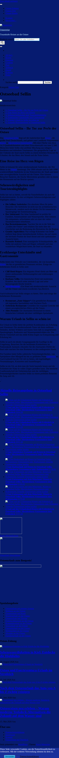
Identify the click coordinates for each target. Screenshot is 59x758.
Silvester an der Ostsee (15, 633)
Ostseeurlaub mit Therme (16, 618)
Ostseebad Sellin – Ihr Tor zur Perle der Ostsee (26, 110)
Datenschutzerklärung (14, 732)
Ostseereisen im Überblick (16, 740)
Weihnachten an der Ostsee (17, 631)
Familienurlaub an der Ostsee (18, 636)
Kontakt (8, 18)
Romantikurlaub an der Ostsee (18, 623)
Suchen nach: (11, 82)
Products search (7, 39)
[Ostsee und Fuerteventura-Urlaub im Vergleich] (21, 664)
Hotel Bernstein (12, 286)
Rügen (8, 57)
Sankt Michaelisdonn (9, 535)
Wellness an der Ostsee (15, 611)
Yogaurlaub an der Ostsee (16, 626)
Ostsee (14, 169)
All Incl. (9, 55)
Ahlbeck (9, 67)
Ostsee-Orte (10, 11)
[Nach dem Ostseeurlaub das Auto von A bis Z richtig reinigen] (27, 682)
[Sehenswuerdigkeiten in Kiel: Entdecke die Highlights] (24, 646)
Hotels (3, 264)
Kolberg (9, 72)
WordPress (23, 744)
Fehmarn (9, 60)
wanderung (51, 356)
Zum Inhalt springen (9, 1)
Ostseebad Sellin (11, 138)
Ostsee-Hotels (11, 13)
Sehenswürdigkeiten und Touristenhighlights (25, 115)
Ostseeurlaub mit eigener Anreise (19, 608)
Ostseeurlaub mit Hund (15, 613)
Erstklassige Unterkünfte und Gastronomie (24, 117)
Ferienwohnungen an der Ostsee (19, 621)
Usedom (9, 62)
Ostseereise (5, 30)
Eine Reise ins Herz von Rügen (20, 112)
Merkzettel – (10, 20)
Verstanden (9, 757)
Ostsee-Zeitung (12, 8)
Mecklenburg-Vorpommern (20, 143)
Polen (7, 75)
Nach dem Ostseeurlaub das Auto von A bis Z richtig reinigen (28, 690)
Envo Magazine (43, 744)
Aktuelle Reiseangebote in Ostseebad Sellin (25, 122)
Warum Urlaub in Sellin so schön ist (22, 120)
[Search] (2, 43)
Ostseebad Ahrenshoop (10, 555)
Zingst (8, 70)
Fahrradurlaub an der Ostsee (17, 628)
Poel (7, 65)
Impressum (10, 735)
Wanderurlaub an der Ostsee (17, 616)
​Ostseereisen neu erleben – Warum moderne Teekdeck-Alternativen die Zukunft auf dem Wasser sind (25, 712)
